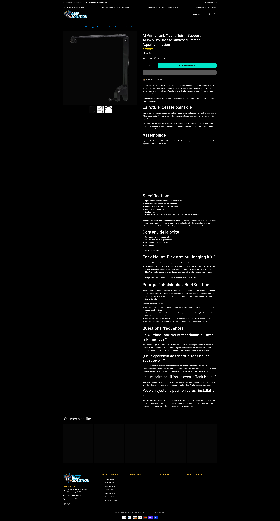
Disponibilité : (148, 58)
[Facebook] (64, 503)
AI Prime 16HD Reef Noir (154, 307)
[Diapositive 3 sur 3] (108, 109)
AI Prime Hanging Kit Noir (154, 318)
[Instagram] (68, 503)
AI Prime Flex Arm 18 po (154, 313)
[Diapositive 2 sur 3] (100, 109)
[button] (148, 49)
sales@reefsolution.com (75, 495)
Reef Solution (123, 512)
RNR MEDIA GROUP (159, 512)
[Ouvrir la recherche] (204, 14)
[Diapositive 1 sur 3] (92, 109)
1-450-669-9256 (72, 499)
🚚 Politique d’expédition (152, 80)
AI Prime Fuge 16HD (152, 321)
